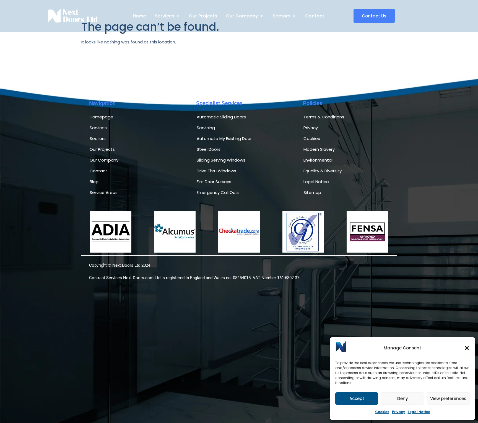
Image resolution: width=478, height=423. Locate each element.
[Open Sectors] (294, 16)
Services (98, 128)
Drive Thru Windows (216, 171)
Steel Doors (208, 149)
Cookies (382, 411)
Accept (356, 398)
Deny (402, 398)
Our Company (104, 160)
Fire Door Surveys (214, 182)
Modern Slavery (319, 149)
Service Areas (104, 192)
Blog (94, 182)
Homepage (101, 117)
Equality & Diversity (322, 171)
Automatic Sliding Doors (221, 117)
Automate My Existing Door (224, 138)
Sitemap (312, 192)
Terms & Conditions (323, 117)
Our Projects (102, 149)
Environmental (317, 160)
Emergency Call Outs (218, 192)
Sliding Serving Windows (221, 160)
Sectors (98, 138)
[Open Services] (178, 16)
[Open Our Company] (261, 16)
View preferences (448, 398)
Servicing (206, 128)
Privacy (398, 411)
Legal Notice (419, 411)
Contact (98, 171)
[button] (467, 348)
